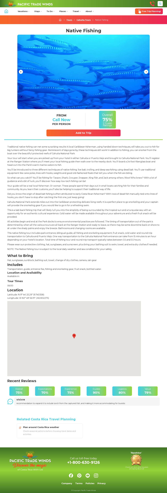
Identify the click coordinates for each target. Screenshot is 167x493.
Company (66, 483)
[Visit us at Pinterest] (79, 475)
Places (62, 11)
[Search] (160, 3)
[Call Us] (152, 4)
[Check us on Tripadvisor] (137, 461)
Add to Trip (83, 132)
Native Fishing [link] (101, 20)
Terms (78, 483)
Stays (37, 11)
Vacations (23, 11)
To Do (50, 11)
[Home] (28, 4)
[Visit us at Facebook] (71, 475)
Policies (90, 483)
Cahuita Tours (84, 20)
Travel (76, 11)
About (89, 11)
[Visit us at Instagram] (96, 475)
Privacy (101, 483)
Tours (69, 20)
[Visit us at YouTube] (88, 475)
